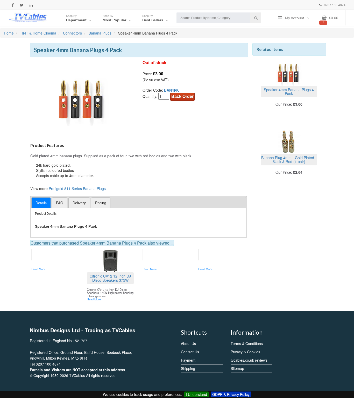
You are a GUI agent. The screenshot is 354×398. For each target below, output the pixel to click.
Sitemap (237, 368)
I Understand (196, 394)
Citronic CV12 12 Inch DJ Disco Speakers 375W (110, 277)
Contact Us (190, 351)
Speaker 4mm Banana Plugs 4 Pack (289, 91)
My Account (295, 18)
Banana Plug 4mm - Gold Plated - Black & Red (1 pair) (288, 159)
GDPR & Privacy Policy (231, 394)
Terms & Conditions (247, 343)
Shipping (188, 368)
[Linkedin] (31, 5)
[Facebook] (13, 5)
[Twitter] (21, 5)
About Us (188, 343)
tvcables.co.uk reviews (249, 360)
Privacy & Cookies (245, 351)
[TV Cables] (28, 17)
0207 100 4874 (334, 5)
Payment (188, 360)
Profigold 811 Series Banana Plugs (77, 188)
